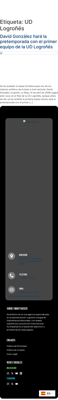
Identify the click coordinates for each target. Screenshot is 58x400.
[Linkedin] (21, 373)
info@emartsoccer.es (28, 292)
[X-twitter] (12, 373)
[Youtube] (16, 373)
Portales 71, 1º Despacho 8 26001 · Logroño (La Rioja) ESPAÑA (30, 261)
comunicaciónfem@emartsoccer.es (24, 296)
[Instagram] (8, 373)
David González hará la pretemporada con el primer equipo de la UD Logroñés (28, 41)
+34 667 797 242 (26, 278)
